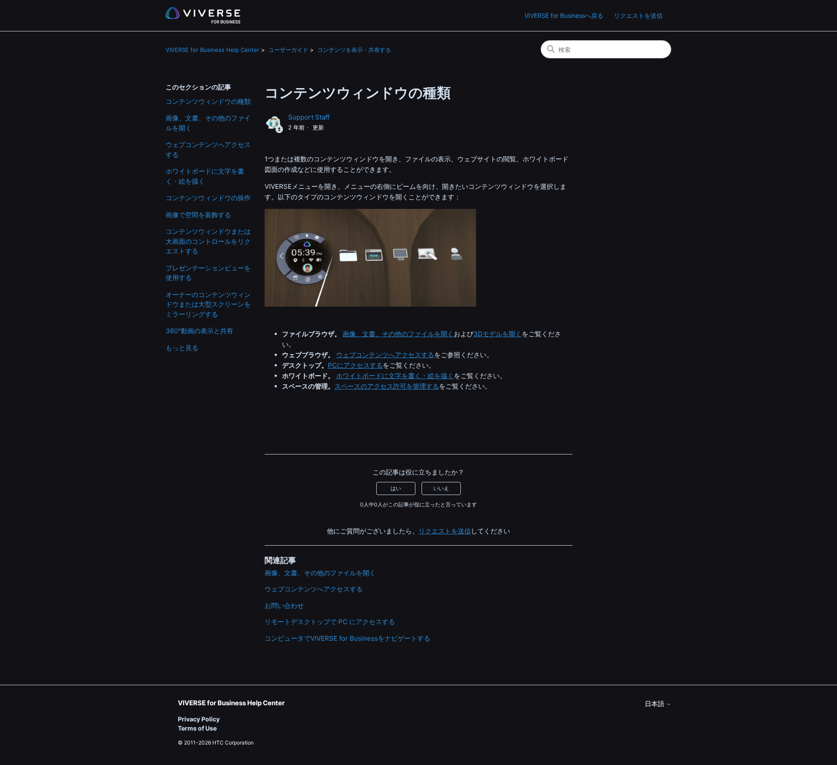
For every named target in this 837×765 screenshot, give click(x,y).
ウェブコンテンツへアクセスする (208, 149)
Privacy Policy (199, 719)
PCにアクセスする (355, 365)
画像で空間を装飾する (198, 215)
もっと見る (182, 348)
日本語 (655, 703)
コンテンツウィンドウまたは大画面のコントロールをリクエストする (208, 241)
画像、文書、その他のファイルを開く (208, 123)
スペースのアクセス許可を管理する (386, 386)
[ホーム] (203, 15)
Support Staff (309, 117)
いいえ (441, 488)
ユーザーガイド (288, 49)
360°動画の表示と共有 (199, 331)
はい (396, 488)
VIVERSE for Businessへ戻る (563, 15)
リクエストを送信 (638, 15)
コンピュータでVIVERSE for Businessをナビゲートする (347, 638)
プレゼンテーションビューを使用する (208, 273)
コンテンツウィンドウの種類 (208, 101)
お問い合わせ (284, 605)
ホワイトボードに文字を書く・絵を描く (205, 176)
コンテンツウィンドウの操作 (208, 198)
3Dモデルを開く (497, 334)
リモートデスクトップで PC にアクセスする (330, 622)
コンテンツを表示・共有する (354, 49)
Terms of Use (197, 728)
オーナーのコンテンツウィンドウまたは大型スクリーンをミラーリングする (208, 304)
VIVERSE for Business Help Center (212, 49)
